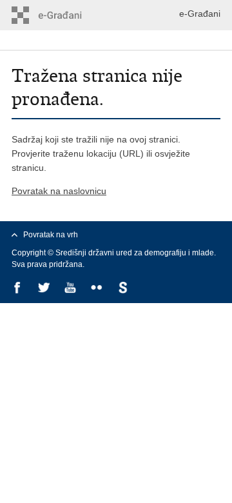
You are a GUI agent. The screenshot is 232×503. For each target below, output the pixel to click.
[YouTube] (71, 288)
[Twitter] (45, 288)
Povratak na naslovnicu (59, 191)
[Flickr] (97, 288)
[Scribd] (124, 288)
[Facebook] (18, 288)
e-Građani (199, 13)
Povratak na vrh (50, 234)
